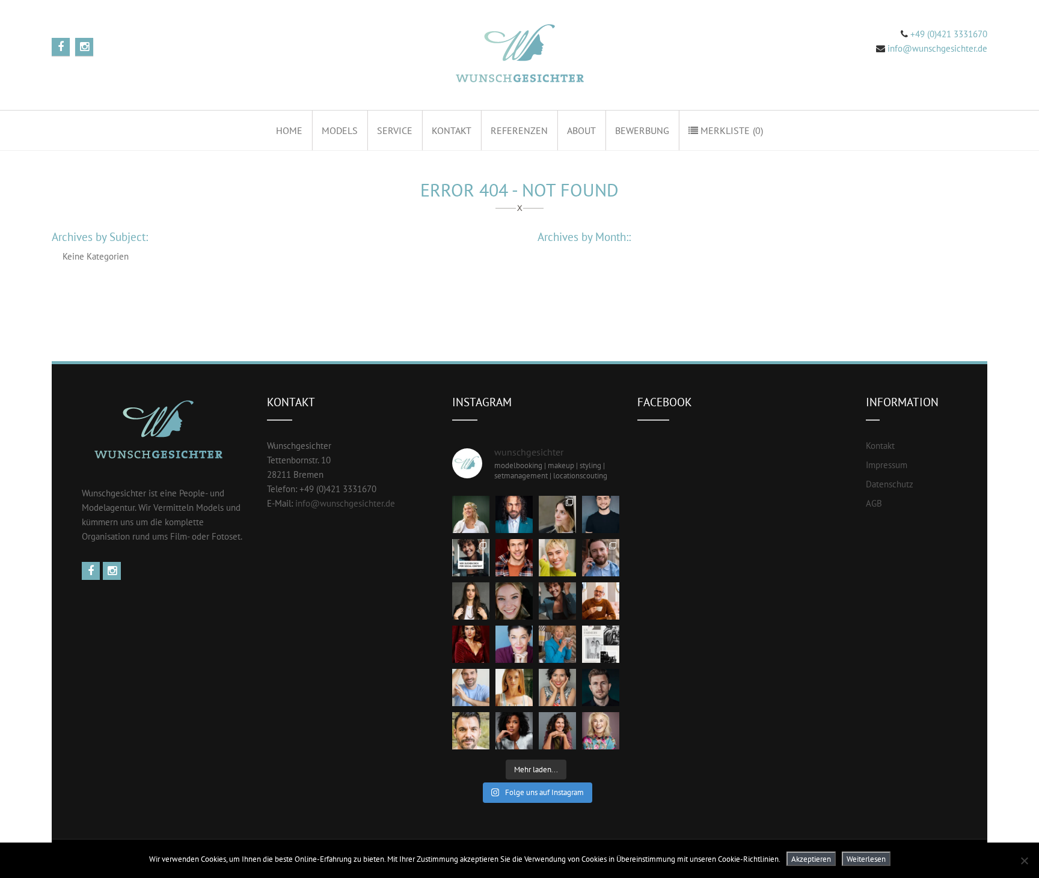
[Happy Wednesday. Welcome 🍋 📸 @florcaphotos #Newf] (470, 514)
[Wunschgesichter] (518, 55)
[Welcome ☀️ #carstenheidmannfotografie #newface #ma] (600, 514)
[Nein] (1024, 861)
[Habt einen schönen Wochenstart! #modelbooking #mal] (514, 557)
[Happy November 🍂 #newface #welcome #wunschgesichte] (470, 644)
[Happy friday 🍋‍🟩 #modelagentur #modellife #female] (557, 557)
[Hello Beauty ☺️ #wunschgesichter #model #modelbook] (557, 730)
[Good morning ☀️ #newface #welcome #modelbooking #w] (514, 687)
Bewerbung (642, 130)
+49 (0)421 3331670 (947, 34)
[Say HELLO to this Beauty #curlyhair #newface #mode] (514, 730)
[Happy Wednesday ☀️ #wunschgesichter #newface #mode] (514, 644)
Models (340, 130)
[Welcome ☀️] (514, 514)
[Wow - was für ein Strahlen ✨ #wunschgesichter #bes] (600, 730)
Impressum (886, 465)
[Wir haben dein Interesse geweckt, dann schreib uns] (470, 557)
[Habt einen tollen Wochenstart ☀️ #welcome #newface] (600, 687)
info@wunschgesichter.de (937, 48)
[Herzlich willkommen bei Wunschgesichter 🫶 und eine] (470, 730)
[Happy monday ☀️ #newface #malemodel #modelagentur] (600, 557)
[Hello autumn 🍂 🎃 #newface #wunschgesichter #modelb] (600, 601)
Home (289, 130)
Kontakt (451, 130)
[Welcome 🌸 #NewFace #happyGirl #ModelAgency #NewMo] (470, 601)
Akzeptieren (811, 858)
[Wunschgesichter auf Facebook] (92, 571)
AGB (874, 503)
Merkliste (730, 130)
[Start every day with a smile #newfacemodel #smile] (557, 687)
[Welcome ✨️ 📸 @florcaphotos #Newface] (557, 514)
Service (394, 130)
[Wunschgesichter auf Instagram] (113, 571)
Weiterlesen (866, 858)
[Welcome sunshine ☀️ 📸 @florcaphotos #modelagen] (514, 601)
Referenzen (519, 130)
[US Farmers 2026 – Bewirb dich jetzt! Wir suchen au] (600, 644)
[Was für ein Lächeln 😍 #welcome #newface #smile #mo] (557, 601)
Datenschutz (889, 484)
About (581, 130)
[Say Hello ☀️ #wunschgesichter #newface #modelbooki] (470, 687)
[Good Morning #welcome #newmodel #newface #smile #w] (557, 644)
